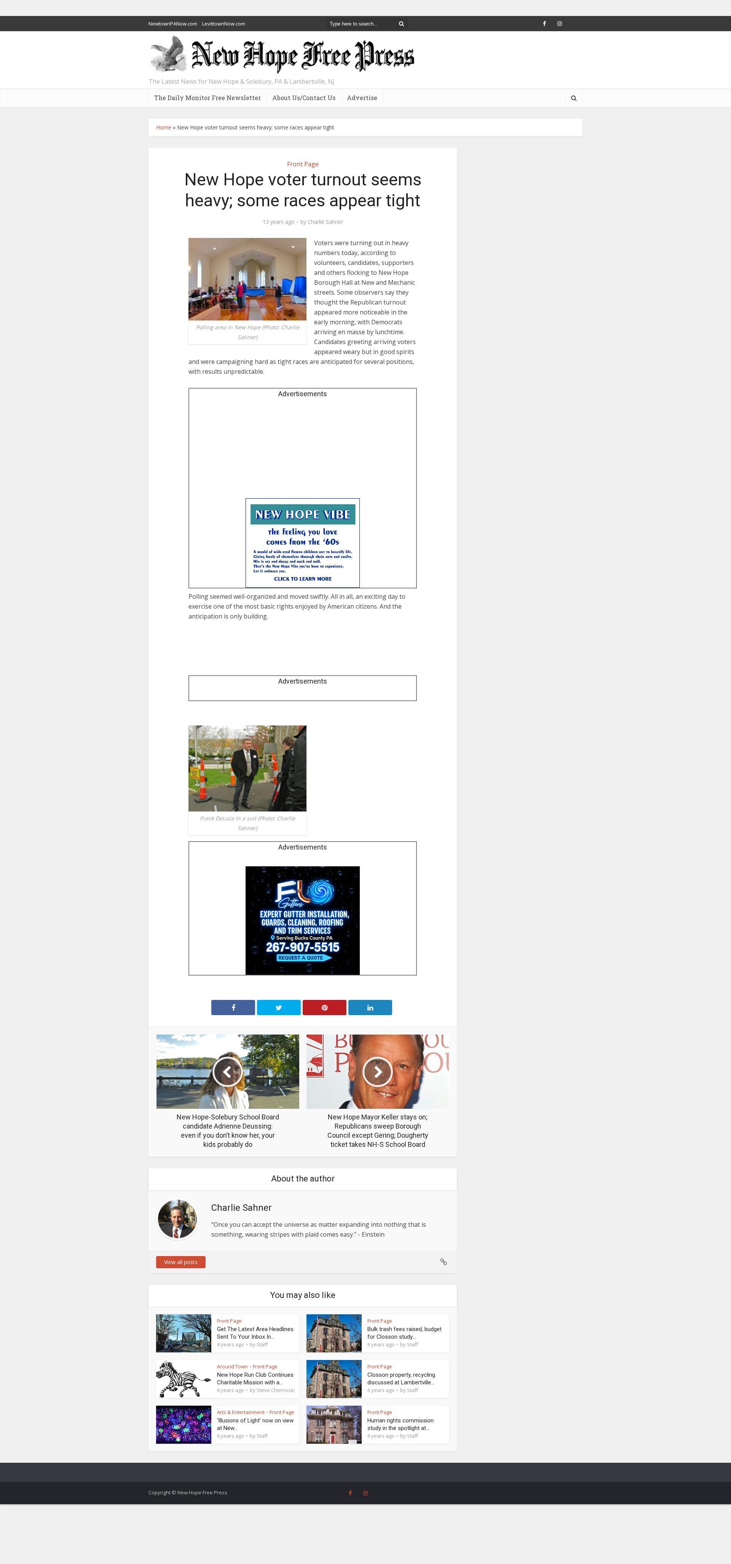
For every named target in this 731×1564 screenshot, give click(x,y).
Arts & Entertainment (241, 1412)
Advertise (362, 98)
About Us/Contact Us (303, 98)
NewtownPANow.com (172, 23)
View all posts (181, 1262)
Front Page (303, 164)
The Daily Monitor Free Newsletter (207, 98)
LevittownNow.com (223, 23)
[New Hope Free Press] (281, 55)
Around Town (232, 1366)
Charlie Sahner (325, 221)
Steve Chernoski (276, 1390)
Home (163, 127)
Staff (262, 1344)
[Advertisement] (303, 450)
